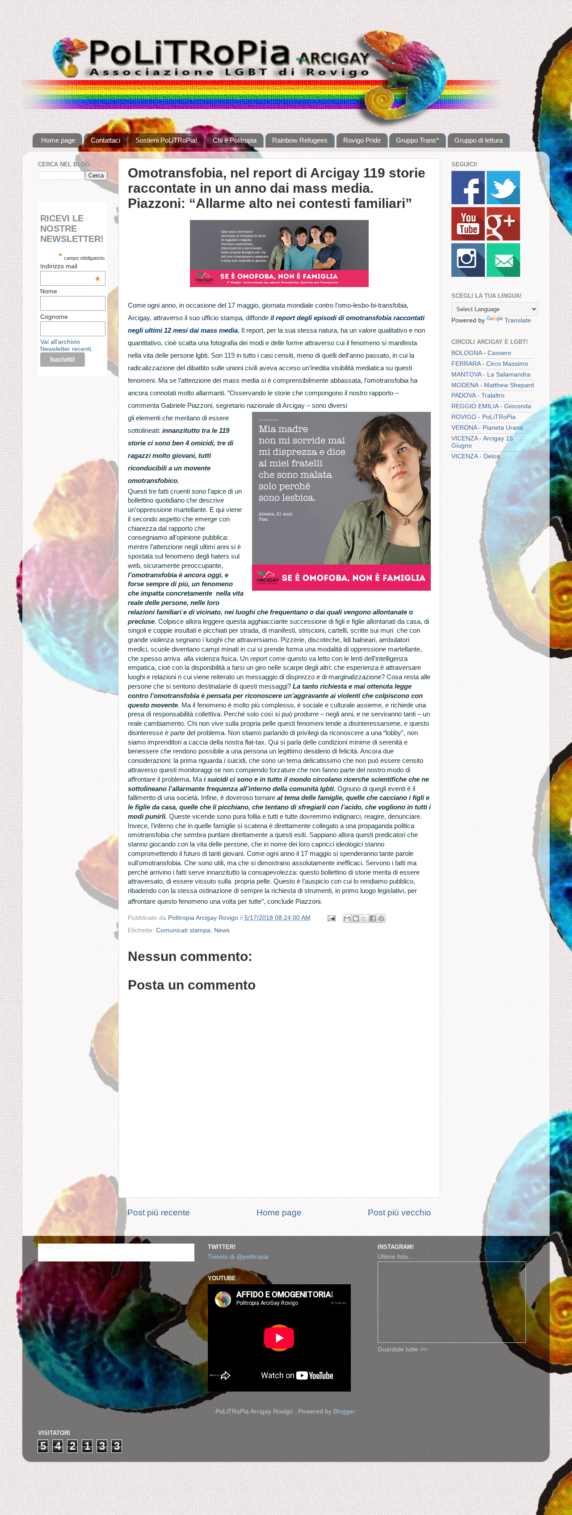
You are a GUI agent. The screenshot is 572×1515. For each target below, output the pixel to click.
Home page (58, 140)
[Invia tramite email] (347, 918)
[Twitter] (503, 202)
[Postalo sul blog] (355, 918)
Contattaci (105, 140)
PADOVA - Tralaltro (478, 395)
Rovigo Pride (362, 140)
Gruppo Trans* (417, 140)
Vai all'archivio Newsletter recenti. (66, 345)
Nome (48, 291)
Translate (518, 320)
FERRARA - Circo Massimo (489, 363)
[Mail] (503, 274)
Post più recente (158, 1212)
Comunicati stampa (183, 930)
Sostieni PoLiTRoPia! (166, 140)
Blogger (344, 1411)
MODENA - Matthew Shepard (492, 385)
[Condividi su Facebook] (372, 918)
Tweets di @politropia (238, 1256)
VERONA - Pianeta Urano (487, 427)
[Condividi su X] (364, 918)
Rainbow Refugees (300, 140)
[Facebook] (468, 202)
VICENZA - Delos (475, 456)
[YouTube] (468, 238)
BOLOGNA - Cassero (481, 353)
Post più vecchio (399, 1212)
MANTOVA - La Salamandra (490, 374)
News (222, 930)
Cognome (54, 316)
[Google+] (503, 238)
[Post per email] (330, 917)
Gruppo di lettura (478, 140)
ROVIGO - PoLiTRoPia (483, 417)
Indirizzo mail (70, 266)
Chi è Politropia (235, 140)
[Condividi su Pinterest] (381, 918)
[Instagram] (468, 274)
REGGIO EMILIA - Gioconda (491, 406)
